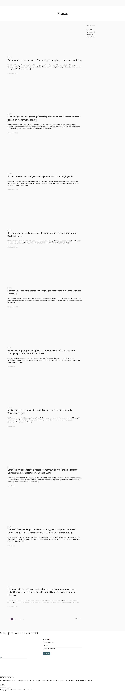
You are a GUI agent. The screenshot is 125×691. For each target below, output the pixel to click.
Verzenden (47, 653)
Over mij (6, 15)
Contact (44, 15)
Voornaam (46, 640)
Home (1, 15)
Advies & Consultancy (22, 11)
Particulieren (90, 32)
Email (45, 645)
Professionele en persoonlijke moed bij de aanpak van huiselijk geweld (40, 176)
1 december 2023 (12, 73)
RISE (10, 15)
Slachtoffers (90, 37)
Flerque (30, 690)
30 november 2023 (13, 133)
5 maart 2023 (11, 545)
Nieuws (10, 57)
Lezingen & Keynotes (22, 15)
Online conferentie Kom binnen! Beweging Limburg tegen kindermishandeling (44, 60)
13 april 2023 (11, 366)
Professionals (90, 34)
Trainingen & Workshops (23, 13)
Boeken (14, 15)
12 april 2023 (11, 486)
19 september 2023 (13, 307)
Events (40, 15)
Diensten (18, 9)
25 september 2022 (13, 606)
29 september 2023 (13, 189)
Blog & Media (34, 15)
